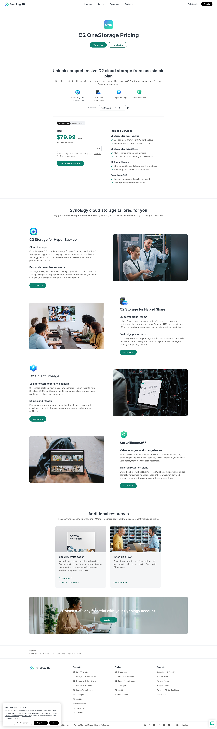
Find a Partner (162, 676)
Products (88, 4)
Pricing (101, 4)
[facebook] (145, 725)
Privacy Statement (12, 716)
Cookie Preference (102, 725)
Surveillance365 (79, 704)
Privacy (91, 725)
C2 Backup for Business (82, 685)
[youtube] (154, 725)
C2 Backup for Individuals (83, 690)
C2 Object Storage (80, 672)
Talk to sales (193, 4)
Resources (114, 4)
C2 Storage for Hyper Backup (84, 676)
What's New (161, 695)
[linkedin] (169, 725)
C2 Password (78, 708)
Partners (129, 4)
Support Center (163, 685)
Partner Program (163, 681)
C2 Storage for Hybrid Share (84, 681)
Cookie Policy (27, 716)
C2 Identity (77, 699)
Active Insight (78, 695)
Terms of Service (80, 725)
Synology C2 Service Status (168, 690)
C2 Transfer (78, 713)
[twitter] (149, 725)
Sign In (207, 4)
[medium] (164, 725)
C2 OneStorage (121, 672)
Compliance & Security (166, 672)
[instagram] (159, 725)
